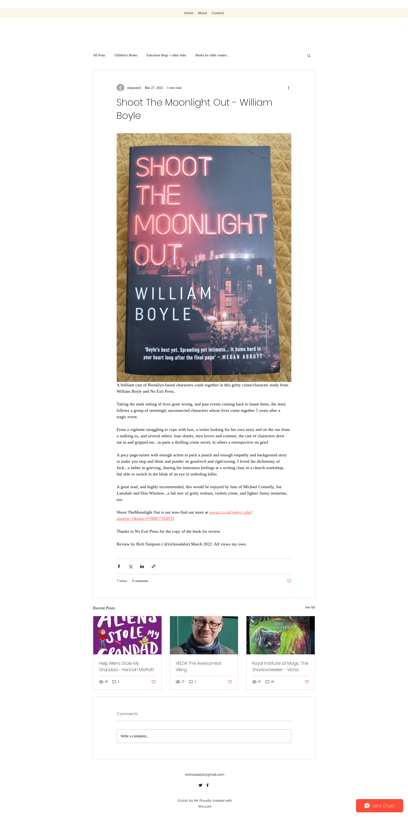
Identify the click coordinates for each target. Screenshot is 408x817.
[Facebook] (207, 785)
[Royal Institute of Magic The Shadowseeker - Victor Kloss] (280, 635)
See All (310, 607)
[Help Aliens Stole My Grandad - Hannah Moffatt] (127, 635)
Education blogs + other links (166, 55)
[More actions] (288, 88)
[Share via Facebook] (119, 566)
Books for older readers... (213, 55)
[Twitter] (200, 785)
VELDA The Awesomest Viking (199, 666)
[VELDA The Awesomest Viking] (204, 635)
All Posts (99, 55)
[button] (309, 55)
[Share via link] (153, 566)
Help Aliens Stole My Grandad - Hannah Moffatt (126, 666)
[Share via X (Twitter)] (130, 566)
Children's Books (126, 55)
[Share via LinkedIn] (142, 566)
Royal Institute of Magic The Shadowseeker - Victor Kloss (280, 666)
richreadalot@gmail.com (204, 774)
